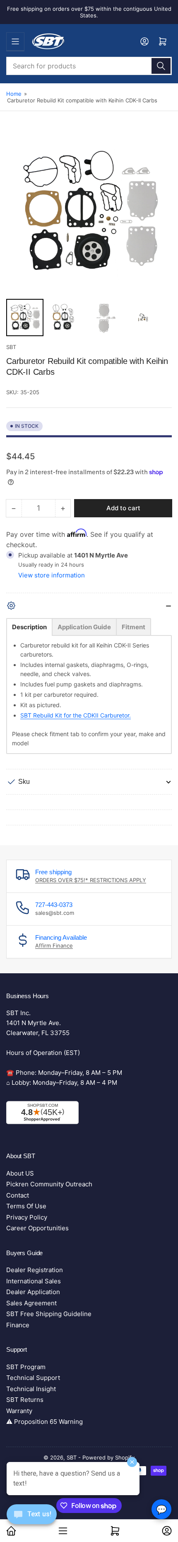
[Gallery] (89, 235)
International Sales (33, 1281)
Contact (17, 1195)
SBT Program (26, 1367)
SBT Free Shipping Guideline (48, 1314)
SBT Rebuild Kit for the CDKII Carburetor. (75, 715)
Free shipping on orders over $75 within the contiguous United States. (89, 12)
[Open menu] (15, 41)
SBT (11, 347)
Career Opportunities (37, 1228)
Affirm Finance (54, 945)
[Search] (161, 65)
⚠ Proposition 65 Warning (44, 1422)
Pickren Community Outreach (49, 1184)
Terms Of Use (26, 1206)
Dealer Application (33, 1292)
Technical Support (33, 1378)
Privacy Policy (26, 1217)
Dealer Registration (34, 1270)
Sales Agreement (31, 1303)
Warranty (19, 1411)
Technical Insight (31, 1389)
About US (20, 1173)
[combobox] (89, 66)
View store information (51, 575)
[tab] (29, 627)
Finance (17, 1325)
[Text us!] (31, 1520)
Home (14, 93)
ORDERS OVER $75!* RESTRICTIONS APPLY (90, 880)
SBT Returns (24, 1400)
